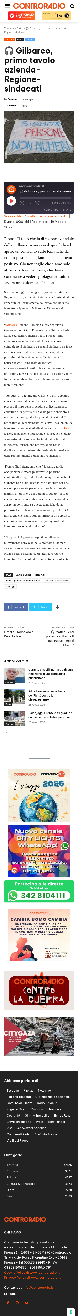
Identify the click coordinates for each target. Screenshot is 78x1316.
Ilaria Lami (62, 580)
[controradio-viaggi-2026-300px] (39, 821)
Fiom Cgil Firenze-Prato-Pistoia (23, 580)
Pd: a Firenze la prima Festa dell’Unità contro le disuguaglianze (46, 695)
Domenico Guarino (13, 102)
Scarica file (13, 216)
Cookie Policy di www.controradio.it (32, 1272)
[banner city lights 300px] (39, 876)
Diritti (20, 39)
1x (29, 202)
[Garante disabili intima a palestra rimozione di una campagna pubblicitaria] (14, 675)
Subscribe (51, 209)
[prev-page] (6, 732)
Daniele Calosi (23, 574)
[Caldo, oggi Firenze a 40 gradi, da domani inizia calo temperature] (14, 718)
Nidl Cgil (10, 586)
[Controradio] (39, 6)
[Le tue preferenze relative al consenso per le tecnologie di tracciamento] (71, 1312)
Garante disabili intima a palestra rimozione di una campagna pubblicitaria (50, 673)
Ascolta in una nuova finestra (46, 216)
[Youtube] (26, 1302)
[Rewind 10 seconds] (22, 203)
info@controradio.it (38, 1287)
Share (67, 209)
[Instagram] (17, 1302)
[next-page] (13, 732)
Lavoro (30, 39)
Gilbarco (11, 324)
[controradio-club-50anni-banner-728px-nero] (39, 178)
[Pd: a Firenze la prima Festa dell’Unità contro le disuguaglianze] (14, 696)
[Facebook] (7, 1302)
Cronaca (9, 682)
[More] (57, 607)
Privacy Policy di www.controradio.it (32, 1277)
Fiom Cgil (40, 574)
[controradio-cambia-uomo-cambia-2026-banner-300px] (39, 960)
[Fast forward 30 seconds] (37, 203)
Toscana (9, 39)
